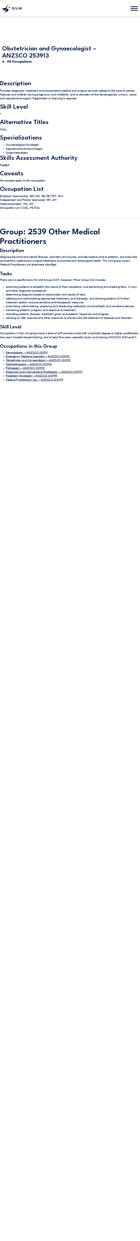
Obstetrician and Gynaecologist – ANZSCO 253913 (38, 360)
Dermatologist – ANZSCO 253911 (27, 352)
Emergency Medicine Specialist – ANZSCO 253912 (38, 356)
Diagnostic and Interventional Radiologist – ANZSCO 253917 (44, 372)
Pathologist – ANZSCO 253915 (25, 368)
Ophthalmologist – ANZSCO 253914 (29, 364)
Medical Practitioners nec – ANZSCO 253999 (34, 379)
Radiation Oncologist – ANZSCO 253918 (31, 375)
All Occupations (19, 61)
